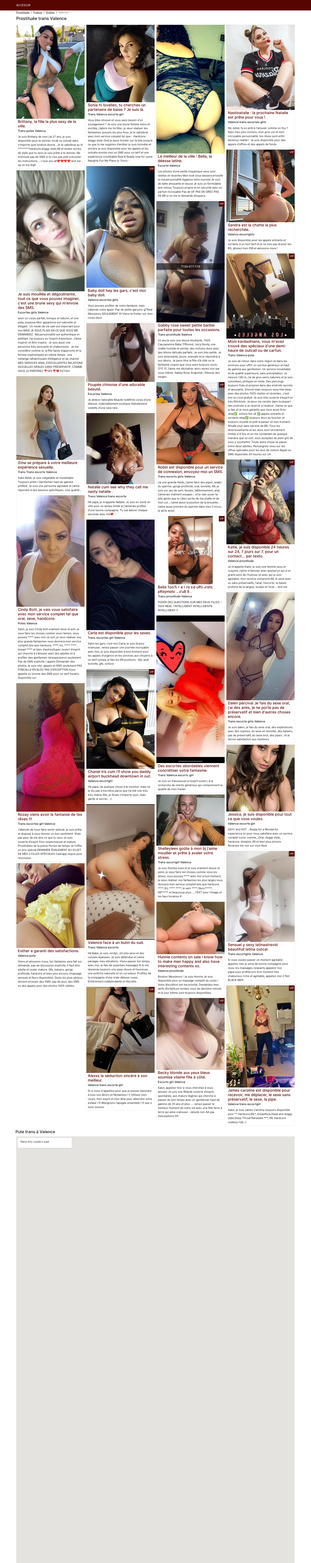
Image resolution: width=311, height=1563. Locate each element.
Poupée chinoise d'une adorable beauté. (116, 386)
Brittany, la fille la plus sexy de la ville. (47, 123)
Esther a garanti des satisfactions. (48, 951)
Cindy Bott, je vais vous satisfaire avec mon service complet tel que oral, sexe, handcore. (48, 614)
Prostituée (23, 12)
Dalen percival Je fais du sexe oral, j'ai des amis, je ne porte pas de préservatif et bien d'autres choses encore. (259, 710)
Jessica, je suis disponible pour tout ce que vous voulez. (260, 816)
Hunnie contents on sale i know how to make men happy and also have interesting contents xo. (190, 961)
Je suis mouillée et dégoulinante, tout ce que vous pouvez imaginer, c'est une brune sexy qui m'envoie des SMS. (49, 301)
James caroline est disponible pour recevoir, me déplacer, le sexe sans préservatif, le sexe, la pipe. (259, 1094)
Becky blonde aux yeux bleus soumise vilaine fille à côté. (184, 1074)
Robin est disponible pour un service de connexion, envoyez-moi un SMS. (190, 469)
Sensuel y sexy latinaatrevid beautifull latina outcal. (253, 946)
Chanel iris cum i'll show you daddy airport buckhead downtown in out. (119, 773)
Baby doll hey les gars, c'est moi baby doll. (117, 292)
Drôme (50, 12)
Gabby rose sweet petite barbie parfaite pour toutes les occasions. (189, 327)
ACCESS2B (23, 5)
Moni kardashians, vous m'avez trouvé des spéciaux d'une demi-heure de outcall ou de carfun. (257, 346)
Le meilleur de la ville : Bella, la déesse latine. (185, 158)
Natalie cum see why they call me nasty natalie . (118, 489)
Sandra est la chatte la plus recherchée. (252, 227)
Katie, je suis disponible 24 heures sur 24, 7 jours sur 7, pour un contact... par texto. (258, 551)
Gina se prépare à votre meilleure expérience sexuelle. (47, 464)
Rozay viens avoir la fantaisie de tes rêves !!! (50, 816)
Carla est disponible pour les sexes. (119, 633)
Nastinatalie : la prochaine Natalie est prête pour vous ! (258, 114)
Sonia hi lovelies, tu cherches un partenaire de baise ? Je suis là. (117, 107)
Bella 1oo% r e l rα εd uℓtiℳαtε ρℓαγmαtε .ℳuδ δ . (185, 589)
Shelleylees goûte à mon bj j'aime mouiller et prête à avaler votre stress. (187, 853)
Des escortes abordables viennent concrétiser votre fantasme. (188, 768)
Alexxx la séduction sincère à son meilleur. (117, 1077)
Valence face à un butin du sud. (116, 942)
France (37, 12)
